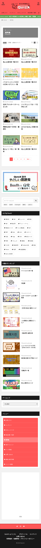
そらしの (14, 241)
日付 (20, 236)
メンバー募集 (9, 464)
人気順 (9, 42)
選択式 (5, 204)
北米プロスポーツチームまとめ (11, 105)
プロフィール (23, 534)
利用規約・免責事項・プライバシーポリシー (20, 539)
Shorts (7, 249)
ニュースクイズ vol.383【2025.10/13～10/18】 (28, 346)
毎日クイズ (29, 236)
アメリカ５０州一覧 (27, 271)
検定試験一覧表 (32, 12)
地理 (14, 249)
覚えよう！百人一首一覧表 (11, 150)
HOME (5, 20)
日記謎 (23, 283)
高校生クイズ (9, 228)
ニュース (22, 219)
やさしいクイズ (21, 12)
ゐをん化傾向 (9, 254)
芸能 (34, 245)
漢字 (7, 232)
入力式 (7, 245)
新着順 (5, 42)
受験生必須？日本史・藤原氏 (11, 128)
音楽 (7, 236)
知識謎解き (23, 249)
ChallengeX (17, 204)
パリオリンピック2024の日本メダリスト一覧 (11, 83)
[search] (36, 201)
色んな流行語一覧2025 (11, 62)
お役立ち (30, 204)
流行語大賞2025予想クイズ (29, 358)
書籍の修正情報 (10, 459)
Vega (13, 236)
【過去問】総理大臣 (27, 333)
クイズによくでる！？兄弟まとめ (29, 105)
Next (28, 159)
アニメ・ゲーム (24, 223)
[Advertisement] (20, 494)
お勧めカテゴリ (16, 42)
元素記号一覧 (25, 370)
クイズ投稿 (9, 449)
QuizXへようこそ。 (10, 534)
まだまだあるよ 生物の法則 (29, 128)
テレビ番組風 (20, 228)
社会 (13, 232)
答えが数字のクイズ (27, 383)
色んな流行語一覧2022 (29, 149)
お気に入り (4, 12)
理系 (7, 241)
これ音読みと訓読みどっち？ (28, 321)
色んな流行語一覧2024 (29, 62)
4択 (6, 223)
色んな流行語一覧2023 (29, 82)
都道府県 (16, 245)
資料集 (11, 20)
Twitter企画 (26, 245)
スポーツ (28, 232)
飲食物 (31, 241)
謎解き (24, 204)
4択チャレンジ (9, 444)
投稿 (30, 219)
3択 (14, 219)
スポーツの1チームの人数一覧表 (29, 296)
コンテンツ (12, 12)
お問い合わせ (9, 454)
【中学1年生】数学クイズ (28, 308)
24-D (20, 232)
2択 (30, 228)
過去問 (10, 204)
